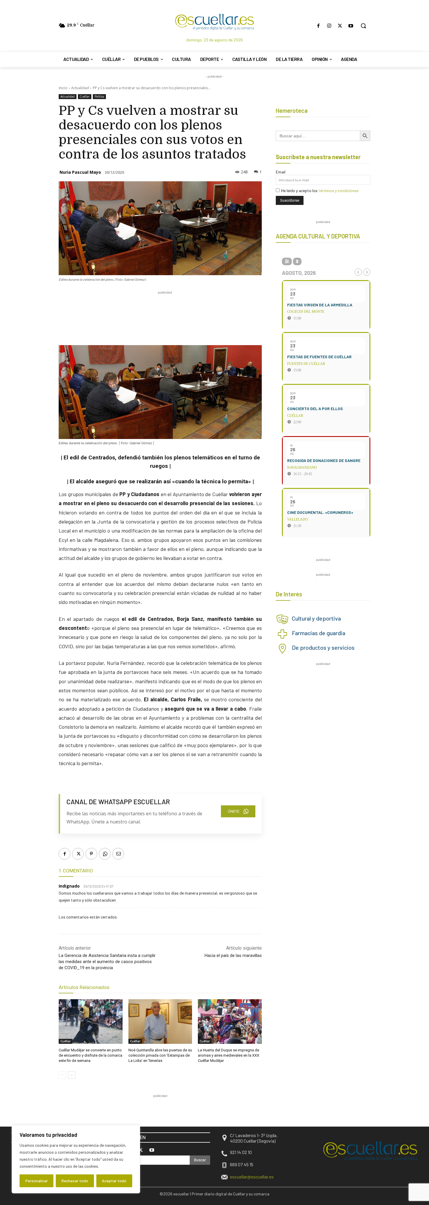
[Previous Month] (358, 272)
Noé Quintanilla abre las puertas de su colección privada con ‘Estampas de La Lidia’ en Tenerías (160, 1055)
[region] (76, 1159)
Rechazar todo (75, 1180)
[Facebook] (318, 26)
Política (99, 96)
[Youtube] (351, 26)
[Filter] (287, 261)
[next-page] (71, 1075)
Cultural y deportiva (316, 618)
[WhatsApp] (105, 854)
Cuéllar (85, 96)
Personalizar (36, 1180)
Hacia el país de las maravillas (233, 955)
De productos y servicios (323, 647)
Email (280, 171)
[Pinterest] (91, 854)
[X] (340, 26)
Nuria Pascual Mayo (80, 172)
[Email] (118, 854)
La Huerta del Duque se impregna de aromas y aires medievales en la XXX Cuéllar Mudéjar (228, 1055)
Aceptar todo (114, 1180)
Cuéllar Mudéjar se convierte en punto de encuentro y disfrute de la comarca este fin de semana (90, 1055)
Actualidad (80, 87)
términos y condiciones (338, 190)
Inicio (63, 87)
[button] (363, 26)
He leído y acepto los (320, 190)
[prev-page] (62, 1075)
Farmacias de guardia (318, 632)
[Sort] (297, 261)
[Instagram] (329, 26)
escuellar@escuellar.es (252, 1176)
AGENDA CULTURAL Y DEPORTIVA (318, 236)
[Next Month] (366, 272)
